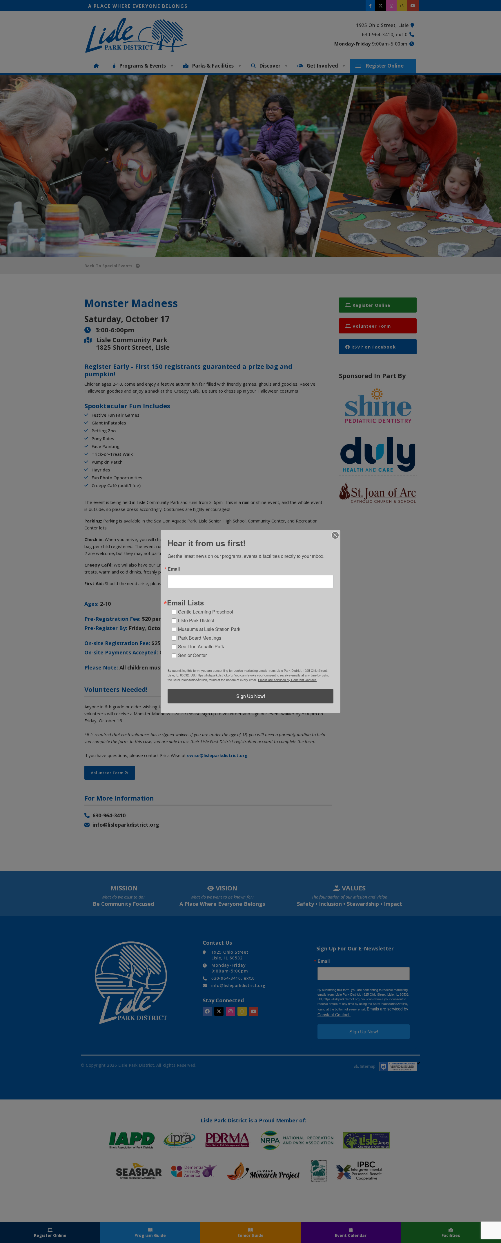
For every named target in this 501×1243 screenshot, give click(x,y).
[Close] (335, 535)
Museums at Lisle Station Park (209, 629)
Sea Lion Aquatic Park (201, 646)
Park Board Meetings (199, 637)
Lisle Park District (196, 620)
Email (174, 569)
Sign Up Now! (250, 696)
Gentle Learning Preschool (205, 611)
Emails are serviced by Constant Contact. (287, 679)
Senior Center (192, 655)
